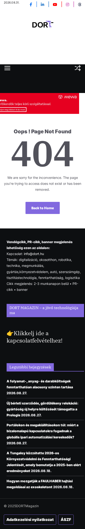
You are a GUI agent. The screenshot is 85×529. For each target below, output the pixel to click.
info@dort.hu (34, 254)
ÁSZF (66, 519)
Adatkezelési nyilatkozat (30, 519)
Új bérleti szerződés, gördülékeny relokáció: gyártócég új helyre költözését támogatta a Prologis (42, 409)
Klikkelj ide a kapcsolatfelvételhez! (35, 336)
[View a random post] (77, 68)
